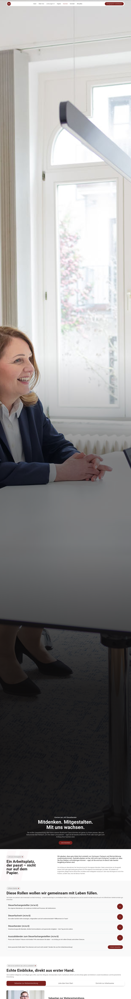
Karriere (65, 4)
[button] (50, 4)
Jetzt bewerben (65, 843)
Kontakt (72, 4)
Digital (59, 4)
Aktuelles (79, 4)
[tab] (26, 983)
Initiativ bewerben (115, 947)
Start (34, 4)
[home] (9, 4)
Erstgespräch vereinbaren (114, 4)
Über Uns (41, 4)
